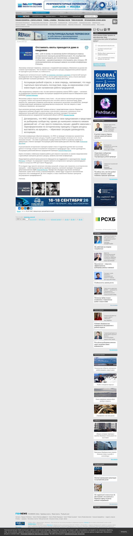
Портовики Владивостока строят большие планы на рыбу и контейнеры (105, 454)
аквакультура (37, 211)
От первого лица (99, 120)
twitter (98, 29)
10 (42, 219)
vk (94, 29)
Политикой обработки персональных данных (35, 534)
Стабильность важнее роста (104, 283)
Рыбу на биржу (73, 22)
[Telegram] (31, 208)
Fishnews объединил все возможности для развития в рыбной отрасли (103, 325)
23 (67, 219)
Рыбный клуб (77, 16)
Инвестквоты (63, 16)
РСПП (28, 211)
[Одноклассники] (22, 208)
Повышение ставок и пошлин (58, 24)
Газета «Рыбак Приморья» (75, 12)
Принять (124, 532)
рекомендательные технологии (74, 534)
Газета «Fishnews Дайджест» (58, 12)
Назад (19, 211)
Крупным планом (99, 355)
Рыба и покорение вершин (105, 384)
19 (60, 219)
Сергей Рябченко (32, 95)
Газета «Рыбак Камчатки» (109, 12)
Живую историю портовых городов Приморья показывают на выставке (105, 435)
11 (44, 219)
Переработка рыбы (85, 22)
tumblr (105, 29)
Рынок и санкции (20, 24)
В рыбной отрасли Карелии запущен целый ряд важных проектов (103, 136)
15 (52, 219)
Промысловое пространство (39, 22)
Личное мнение (99, 310)
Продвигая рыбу (99, 464)
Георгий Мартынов (64, 150)
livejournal (108, 29)
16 (54, 219)
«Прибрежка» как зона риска (105, 415)
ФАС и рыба (100, 24)
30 (81, 219)
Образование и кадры (89, 24)
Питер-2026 (53, 22)
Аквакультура (96, 22)
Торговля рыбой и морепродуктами (37, 24)
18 (58, 219)
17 (56, 219)
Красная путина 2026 (74, 24)
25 (71, 219)
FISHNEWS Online (37, 16)
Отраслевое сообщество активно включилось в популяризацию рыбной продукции (105, 155)
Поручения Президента (23, 22)
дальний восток (46, 211)
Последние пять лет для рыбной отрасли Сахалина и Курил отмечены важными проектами (105, 173)
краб (52, 211)
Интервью (97, 233)
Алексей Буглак (42, 170)
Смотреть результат (99, 63)
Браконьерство (62, 22)
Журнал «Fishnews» (41, 12)
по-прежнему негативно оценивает (59, 75)
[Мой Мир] (25, 208)
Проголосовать (99, 65)
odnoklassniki (101, 29)
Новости (19, 29)
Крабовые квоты (50, 16)
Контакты (24, 12)
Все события (114, 459)
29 (79, 219)
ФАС (31, 211)
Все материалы (113, 179)
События (97, 420)
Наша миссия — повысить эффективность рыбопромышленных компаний (104, 265)
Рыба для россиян (77, 20)
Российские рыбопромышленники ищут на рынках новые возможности (105, 344)
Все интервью (113, 305)
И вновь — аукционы (50, 20)
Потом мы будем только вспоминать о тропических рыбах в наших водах (103, 299)
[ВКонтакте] (19, 208)
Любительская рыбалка (23, 26)
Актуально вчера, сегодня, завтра (95, 20)
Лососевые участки (64, 20)
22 (65, 219)
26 (73, 219)
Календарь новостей (29, 217)
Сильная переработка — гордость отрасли (29, 20)
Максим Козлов (69, 115)
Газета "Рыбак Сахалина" (92, 12)
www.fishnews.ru (32, 523)
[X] (28, 208)
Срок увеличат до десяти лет (106, 45)
